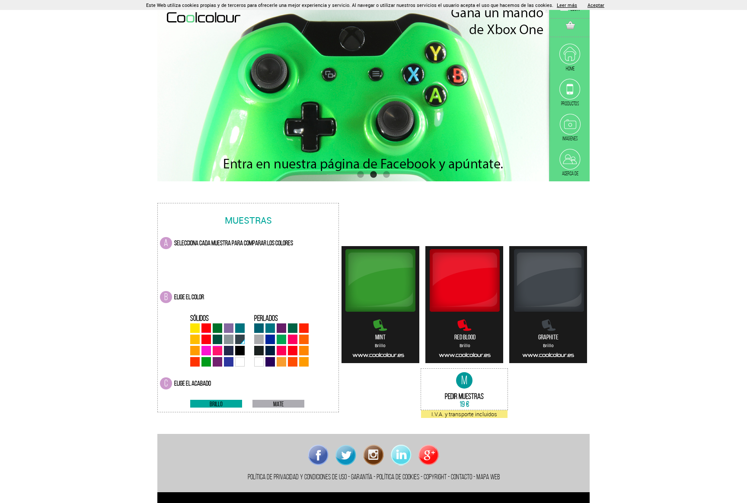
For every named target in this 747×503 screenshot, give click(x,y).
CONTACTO (461, 477)
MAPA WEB (488, 477)
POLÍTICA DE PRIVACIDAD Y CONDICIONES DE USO (297, 477)
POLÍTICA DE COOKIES (398, 477)
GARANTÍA (361, 477)
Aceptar (595, 5)
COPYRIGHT (435, 477)
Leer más (567, 5)
